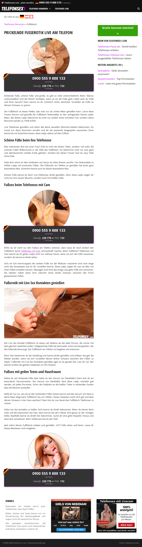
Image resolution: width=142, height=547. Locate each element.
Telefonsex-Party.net (109, 46)
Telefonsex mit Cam (30, 251)
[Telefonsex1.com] (13, 8)
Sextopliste (104, 70)
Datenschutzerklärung (36, 543)
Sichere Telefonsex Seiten (129, 543)
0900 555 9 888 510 (50, 2)
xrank (101, 83)
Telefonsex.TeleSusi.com (111, 54)
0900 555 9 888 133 (48, 78)
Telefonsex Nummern (38, 8)
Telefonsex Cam (62, 8)
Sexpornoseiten (106, 78)
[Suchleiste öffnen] (138, 8)
